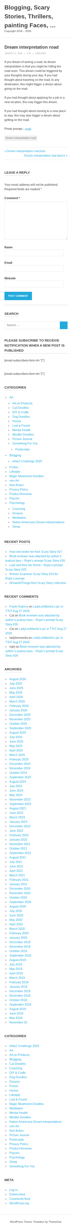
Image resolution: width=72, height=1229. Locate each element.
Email (8, 262)
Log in (13, 1189)
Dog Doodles (21, 416)
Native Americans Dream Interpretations (38, 522)
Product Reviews (20, 494)
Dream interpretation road (21, 137)
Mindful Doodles (23, 434)
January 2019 (18, 986)
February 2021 (19, 879)
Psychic (14, 498)
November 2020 (19, 893)
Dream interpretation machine (25, 151)
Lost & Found (21, 425)
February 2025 (19, 759)
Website (10, 278)
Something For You (25, 443)
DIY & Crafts (20, 412)
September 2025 (20, 728)
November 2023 (19, 799)
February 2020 (19, 933)
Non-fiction (16, 485)
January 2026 (18, 710)
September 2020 (20, 902)
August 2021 (17, 857)
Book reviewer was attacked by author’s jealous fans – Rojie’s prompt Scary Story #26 (34, 620)
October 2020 (18, 897)
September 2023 (20, 804)
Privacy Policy (18, 489)
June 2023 (16, 812)
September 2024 (20, 777)
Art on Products (22, 403)
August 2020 (17, 906)
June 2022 (16, 830)
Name (8, 247)
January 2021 (18, 884)
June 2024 (16, 790)
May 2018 (15, 1017)
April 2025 (16, 750)
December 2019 (19, 942)
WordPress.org (19, 1203)
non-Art (14, 480)
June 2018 (16, 1013)
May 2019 (15, 968)
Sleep (16, 526)
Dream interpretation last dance (44, 155)
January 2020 (18, 937)
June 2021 (16, 866)
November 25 (18, 1022)
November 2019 (19, 946)
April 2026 (16, 697)
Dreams (41, 53)
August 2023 (17, 808)
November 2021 (19, 844)
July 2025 (15, 737)
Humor (16, 421)
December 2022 (19, 826)
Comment (12, 198)
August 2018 (17, 1009)
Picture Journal (22, 439)
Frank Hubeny (18, 606)
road (27, 128)
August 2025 (17, 732)
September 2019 (20, 955)
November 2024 (19, 768)
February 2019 (19, 982)
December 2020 (19, 888)
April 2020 (16, 924)
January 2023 (18, 821)
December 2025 (19, 714)
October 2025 (18, 723)
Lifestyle (14, 471)
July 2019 (15, 964)
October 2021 (18, 848)
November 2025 (19, 719)
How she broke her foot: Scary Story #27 (35, 551)
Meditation (19, 517)
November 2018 (19, 995)
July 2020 (15, 911)
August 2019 (17, 960)
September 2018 (20, 1004)
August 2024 (17, 781)
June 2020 (16, 915)
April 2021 (16, 870)
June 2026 (16, 688)
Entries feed (17, 1194)
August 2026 (17, 679)
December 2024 (19, 763)
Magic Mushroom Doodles (26, 476)
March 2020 (17, 928)
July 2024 (15, 786)
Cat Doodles (20, 407)
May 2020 (15, 919)
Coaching (18, 508)
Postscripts (22, 449)
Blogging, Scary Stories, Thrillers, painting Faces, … (30, 16)
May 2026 (15, 692)
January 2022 (18, 839)
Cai (29, 53)
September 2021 (20, 853)
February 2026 (19, 705)
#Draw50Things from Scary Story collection (37, 583)
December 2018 (19, 991)
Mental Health (21, 430)
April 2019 (16, 973)
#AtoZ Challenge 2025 (27, 461)
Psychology (17, 502)
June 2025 (16, 741)
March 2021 (17, 875)
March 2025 (17, 754)
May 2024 (15, 795)
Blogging (15, 455)
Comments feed (19, 1198)
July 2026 (15, 683)
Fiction (13, 467)
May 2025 (15, 746)
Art (11, 397)
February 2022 (19, 835)
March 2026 (17, 701)
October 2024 (18, 772)
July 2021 (15, 861)
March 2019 (17, 977)
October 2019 (18, 951)
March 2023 (17, 817)
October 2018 (18, 1000)
